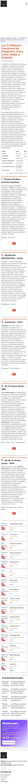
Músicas (9, 38)
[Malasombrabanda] (2, 768)
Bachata (14, 38)
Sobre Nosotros (5, 775)
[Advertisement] (14, 22)
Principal (3, 38)
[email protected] (18, 765)
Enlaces (3, 779)
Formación (4, 777)
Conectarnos (4, 781)
